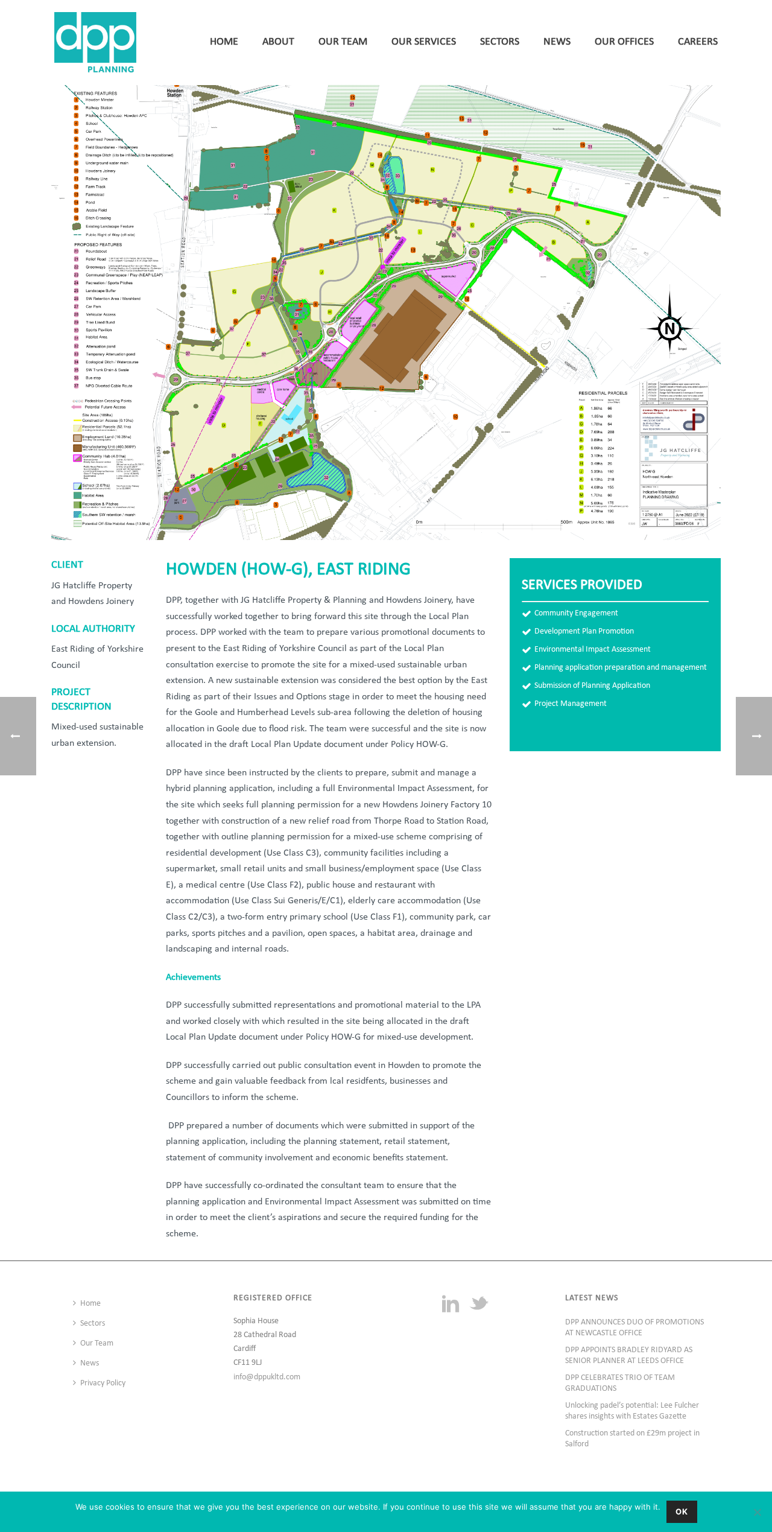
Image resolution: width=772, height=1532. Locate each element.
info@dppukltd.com (266, 1377)
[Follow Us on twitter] (479, 1305)
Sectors (499, 42)
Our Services (423, 42)
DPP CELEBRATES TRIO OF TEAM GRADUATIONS (620, 1383)
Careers (698, 42)
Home (224, 42)
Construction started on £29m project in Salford (632, 1439)
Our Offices (624, 42)
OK (682, 1511)
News (557, 42)
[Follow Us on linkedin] (450, 1305)
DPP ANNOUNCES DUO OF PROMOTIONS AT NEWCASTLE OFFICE (634, 1328)
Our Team (342, 42)
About (278, 42)
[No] (757, 1512)
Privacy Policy (102, 1383)
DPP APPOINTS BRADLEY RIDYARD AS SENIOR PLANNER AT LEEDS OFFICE (628, 1355)
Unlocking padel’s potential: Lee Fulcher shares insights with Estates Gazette (632, 1411)
